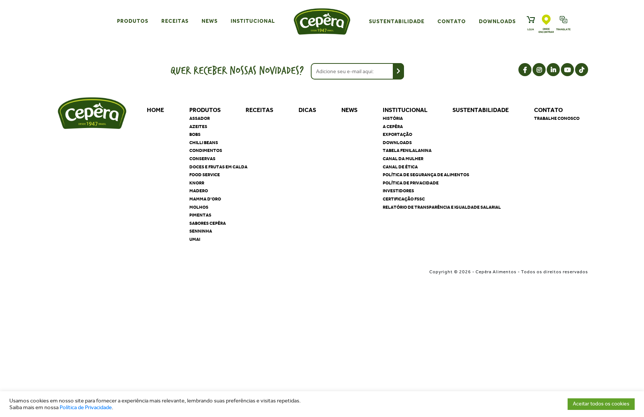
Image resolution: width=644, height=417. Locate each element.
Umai (194, 239)
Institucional (253, 21)
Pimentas (200, 215)
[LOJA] (531, 20)
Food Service (204, 174)
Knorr (196, 183)
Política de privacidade (411, 183)
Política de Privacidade (86, 407)
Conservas (202, 158)
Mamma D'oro (205, 199)
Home (155, 109)
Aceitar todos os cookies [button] (601, 404)
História (393, 118)
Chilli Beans (203, 142)
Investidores (398, 190)
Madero (198, 190)
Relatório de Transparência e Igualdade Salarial (442, 207)
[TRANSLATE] (563, 20)
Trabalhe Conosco (557, 118)
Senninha (200, 231)
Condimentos (205, 150)
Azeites (198, 126)
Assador (199, 118)
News (210, 21)
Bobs (195, 134)
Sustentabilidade (396, 21)
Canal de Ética (400, 166)
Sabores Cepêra (207, 223)
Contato (452, 21)
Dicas (307, 109)
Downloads (497, 21)
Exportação (397, 134)
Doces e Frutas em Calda (218, 166)
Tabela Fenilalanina (407, 150)
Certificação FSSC (404, 199)
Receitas (175, 21)
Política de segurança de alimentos (426, 174)
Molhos (198, 207)
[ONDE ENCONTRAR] (546, 20)
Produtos (132, 21)
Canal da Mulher (403, 158)
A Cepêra (393, 126)
